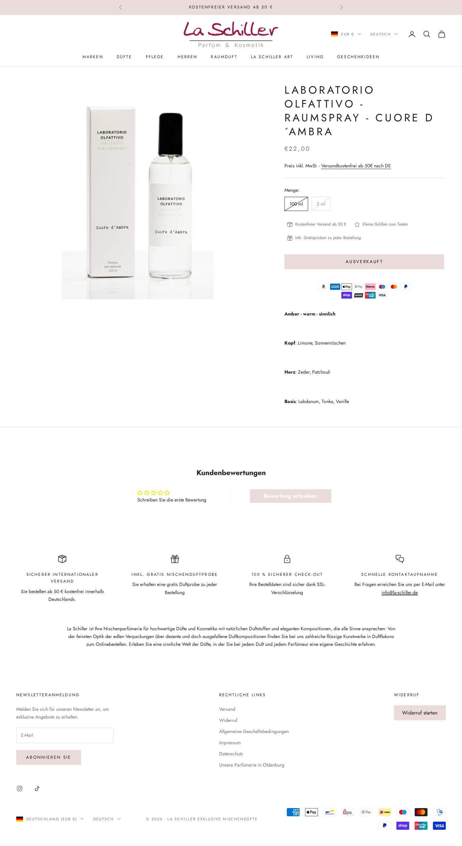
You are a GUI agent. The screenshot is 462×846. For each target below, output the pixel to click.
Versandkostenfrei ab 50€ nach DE (356, 165)
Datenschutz (231, 753)
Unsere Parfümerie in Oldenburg (251, 764)
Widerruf (228, 720)
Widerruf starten (420, 712)
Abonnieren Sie (48, 757)
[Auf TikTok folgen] (37, 788)
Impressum (230, 742)
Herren (188, 57)
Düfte (124, 57)
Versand (227, 709)
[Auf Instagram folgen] (19, 788)
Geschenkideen (358, 57)
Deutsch (380, 34)
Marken (93, 57)
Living (315, 57)
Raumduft (224, 57)
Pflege (155, 57)
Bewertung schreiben (290, 496)
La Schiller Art (272, 57)
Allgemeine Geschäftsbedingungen (254, 731)
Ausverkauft (364, 261)
